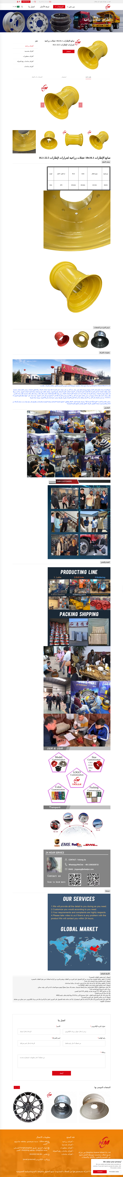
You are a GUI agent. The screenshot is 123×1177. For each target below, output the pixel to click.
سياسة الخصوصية (23, 1171)
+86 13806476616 (26, 1)
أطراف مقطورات (28, 56)
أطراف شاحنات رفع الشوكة (25, 61)
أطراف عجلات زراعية (86, 24)
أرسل (61, 1073)
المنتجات (60, 7)
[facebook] (19, 1)
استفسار (68, 51)
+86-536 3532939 (36, 1154)
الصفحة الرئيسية (104, 24)
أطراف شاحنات (28, 66)
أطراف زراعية (29, 46)
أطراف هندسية (29, 51)
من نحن (71, 7)
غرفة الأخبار (44, 7)
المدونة (33, 1171)
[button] (18, 1087)
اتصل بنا (31, 7)
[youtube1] (18, 1)
